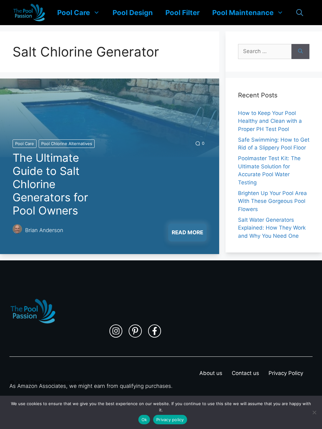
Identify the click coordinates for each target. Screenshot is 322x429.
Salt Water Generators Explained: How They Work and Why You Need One (272, 228)
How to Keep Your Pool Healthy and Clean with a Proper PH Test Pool (270, 121)
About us (210, 373)
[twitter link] (135, 331)
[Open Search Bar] (299, 12)
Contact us (245, 373)
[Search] (300, 51)
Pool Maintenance (243, 12)
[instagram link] (116, 331)
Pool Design (133, 12)
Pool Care (73, 12)
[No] (314, 412)
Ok (144, 419)
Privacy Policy (286, 373)
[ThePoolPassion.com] (29, 12)
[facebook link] (154, 331)
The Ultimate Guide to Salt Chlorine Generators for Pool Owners (50, 184)
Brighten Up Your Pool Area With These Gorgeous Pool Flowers (272, 201)
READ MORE (187, 232)
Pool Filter (182, 12)
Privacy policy (170, 419)
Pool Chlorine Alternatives (66, 143)
